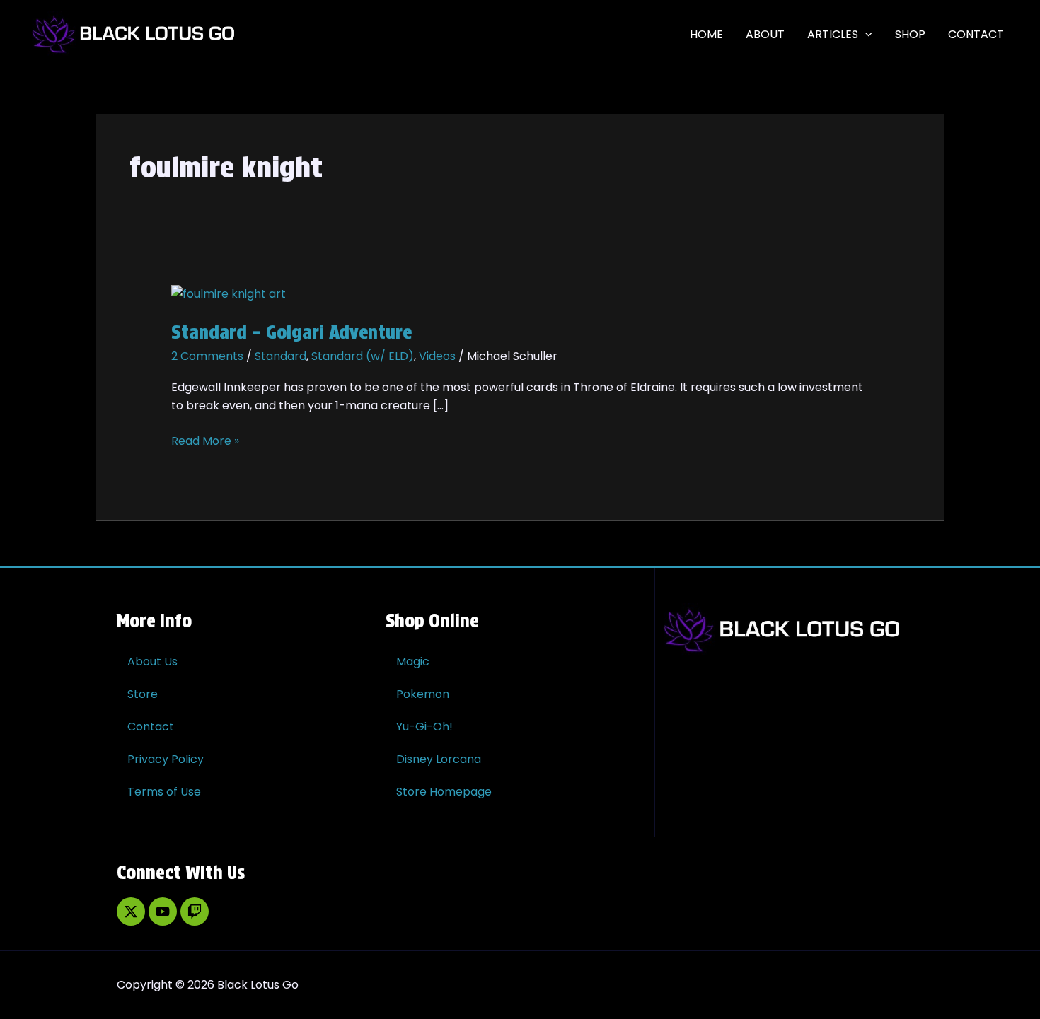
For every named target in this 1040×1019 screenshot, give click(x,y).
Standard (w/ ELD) (362, 356)
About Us (152, 661)
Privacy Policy (165, 759)
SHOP (910, 34)
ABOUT (765, 34)
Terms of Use (164, 792)
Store (142, 694)
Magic (412, 661)
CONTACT (976, 34)
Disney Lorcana (438, 759)
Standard (280, 356)
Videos (437, 356)
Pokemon (422, 694)
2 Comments (207, 356)
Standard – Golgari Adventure (291, 332)
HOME (706, 34)
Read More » (205, 440)
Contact (150, 726)
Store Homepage (444, 792)
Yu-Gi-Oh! (424, 726)
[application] (865, 34)
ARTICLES (832, 34)
